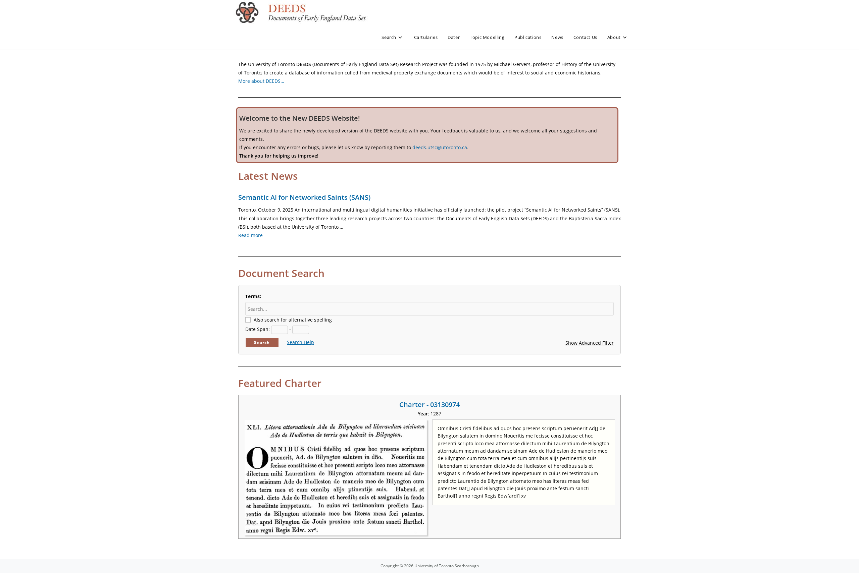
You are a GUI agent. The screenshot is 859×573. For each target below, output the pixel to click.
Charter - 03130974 (429, 404)
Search (262, 342)
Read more (250, 235)
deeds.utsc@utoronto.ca (439, 147)
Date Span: (257, 329)
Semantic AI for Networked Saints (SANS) (304, 197)
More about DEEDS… (261, 81)
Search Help (300, 342)
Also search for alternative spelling (293, 320)
